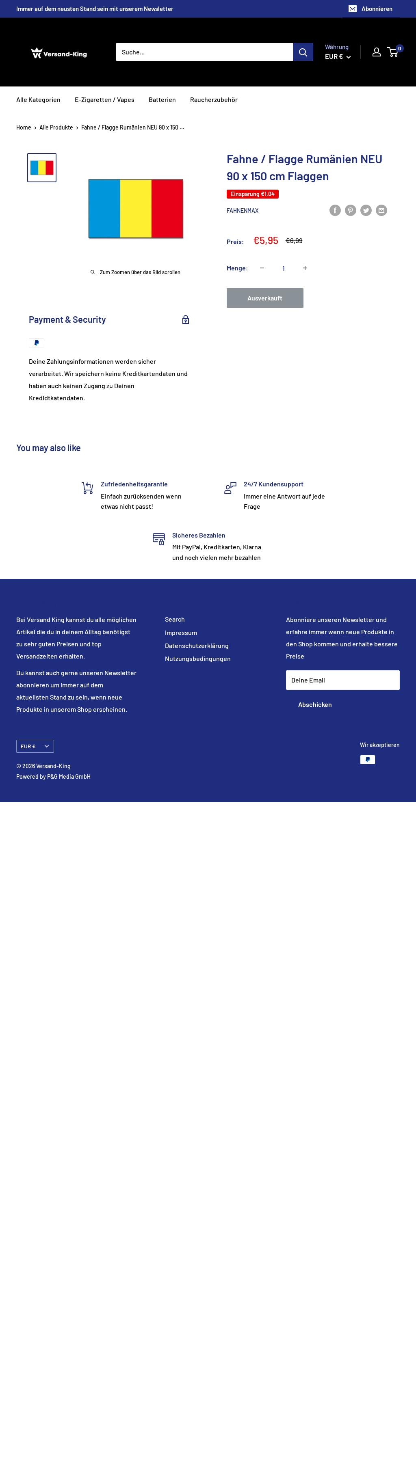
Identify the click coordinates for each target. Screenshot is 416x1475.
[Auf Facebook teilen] (335, 209)
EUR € (28, 746)
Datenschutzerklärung (197, 645)
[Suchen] (303, 52)
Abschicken (315, 704)
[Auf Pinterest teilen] (350, 209)
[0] (393, 52)
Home (23, 127)
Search (175, 619)
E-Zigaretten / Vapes (104, 99)
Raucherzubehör (214, 99)
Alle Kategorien (38, 99)
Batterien (162, 99)
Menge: (237, 268)
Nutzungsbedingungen (198, 658)
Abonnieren (377, 8)
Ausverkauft (264, 298)
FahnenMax (242, 210)
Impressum (181, 632)
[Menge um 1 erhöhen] (305, 267)
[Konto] (377, 52)
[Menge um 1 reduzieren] (262, 267)
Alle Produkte (56, 127)
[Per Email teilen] (381, 209)
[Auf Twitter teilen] (366, 209)
